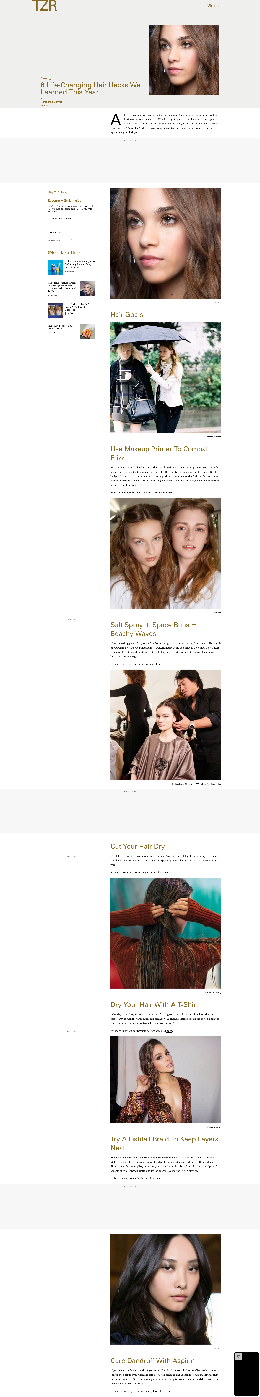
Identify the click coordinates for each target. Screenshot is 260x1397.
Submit (53, 232)
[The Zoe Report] (44, 5)
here (169, 492)
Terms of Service (88, 239)
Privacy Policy (55, 240)
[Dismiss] (255, 1354)
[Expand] (237, 1354)
